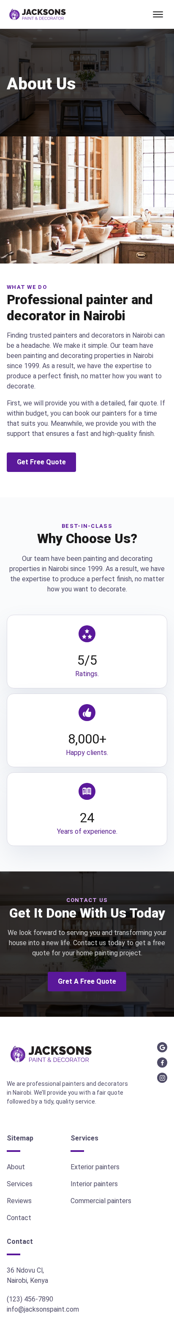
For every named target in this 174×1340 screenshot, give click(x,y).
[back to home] (37, 14)
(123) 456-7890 (30, 1299)
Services (20, 1184)
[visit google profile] (162, 1047)
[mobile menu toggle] (158, 14)
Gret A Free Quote (87, 981)
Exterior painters (95, 1167)
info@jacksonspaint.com (43, 1309)
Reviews (19, 1201)
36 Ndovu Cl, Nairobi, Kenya (27, 1275)
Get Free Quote (41, 462)
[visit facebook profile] (162, 1062)
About (16, 1167)
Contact (19, 1218)
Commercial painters (101, 1201)
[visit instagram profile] (162, 1078)
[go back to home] (51, 1055)
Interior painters (94, 1184)
